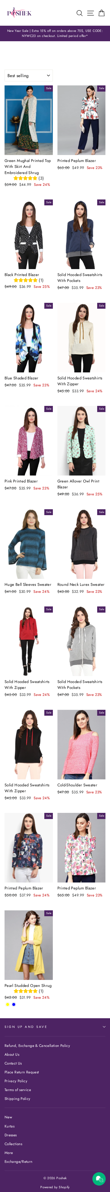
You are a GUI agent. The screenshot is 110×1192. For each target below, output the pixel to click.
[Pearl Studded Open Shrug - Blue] (14, 1004)
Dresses (11, 1135)
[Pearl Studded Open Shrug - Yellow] (8, 1004)
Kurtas (9, 1126)
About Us (12, 1054)
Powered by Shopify (55, 1187)
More (9, 1152)
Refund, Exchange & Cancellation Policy (37, 1045)
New (8, 1117)
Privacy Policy (16, 1081)
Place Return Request (22, 1072)
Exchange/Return (19, 1161)
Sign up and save (26, 1026)
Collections (13, 1143)
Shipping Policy (17, 1098)
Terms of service (18, 1089)
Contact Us (13, 1063)
